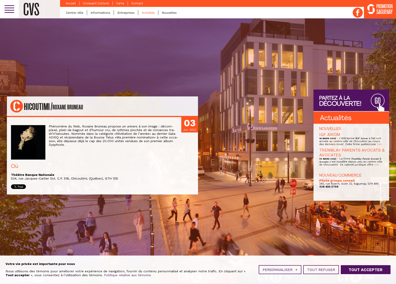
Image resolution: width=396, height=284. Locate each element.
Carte (120, 3)
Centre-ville (74, 12)
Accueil (71, 3)
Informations (100, 12)
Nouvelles (169, 12)
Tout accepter (365, 269)
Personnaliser (280, 269)
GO (378, 101)
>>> (379, 144)
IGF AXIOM (329, 134)
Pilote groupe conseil (337, 180)
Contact (137, 3)
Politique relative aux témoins (127, 275)
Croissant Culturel (96, 3)
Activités (148, 12)
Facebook (358, 13)
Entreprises (126, 12)
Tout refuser (321, 269)
